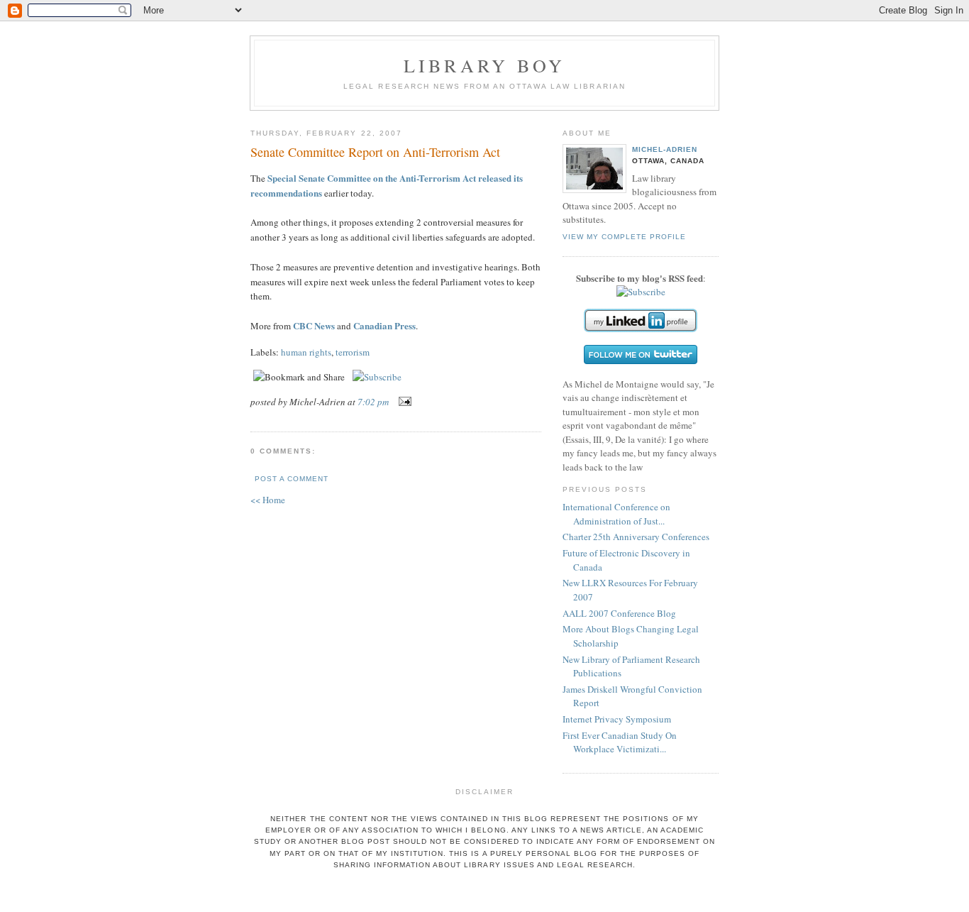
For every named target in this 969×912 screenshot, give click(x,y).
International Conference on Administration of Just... (616, 513)
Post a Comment (291, 479)
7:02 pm (373, 401)
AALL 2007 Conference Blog (619, 613)
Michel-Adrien (664, 149)
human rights (306, 352)
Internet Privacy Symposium (617, 719)
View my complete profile (624, 237)
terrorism (353, 352)
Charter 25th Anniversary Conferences (636, 536)
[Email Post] (402, 401)
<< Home (267, 499)
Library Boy (484, 65)
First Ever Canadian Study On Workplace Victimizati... (620, 742)
